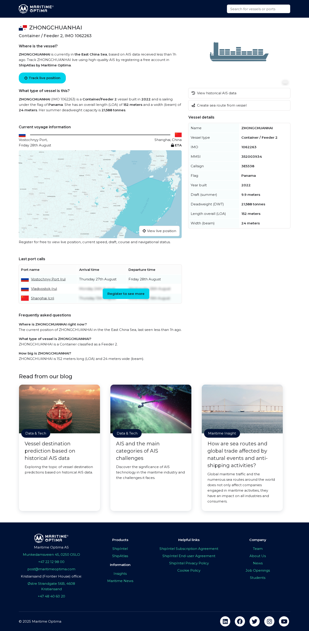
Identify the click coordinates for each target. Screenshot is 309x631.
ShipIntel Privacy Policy (189, 563)
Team (258, 548)
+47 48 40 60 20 (51, 596)
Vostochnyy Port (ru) (48, 279)
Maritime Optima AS (51, 547)
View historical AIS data (216, 93)
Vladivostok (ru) (44, 288)
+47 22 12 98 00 (51, 562)
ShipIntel (120, 548)
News (258, 563)
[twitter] (255, 621)
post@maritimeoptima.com (51, 569)
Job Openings (258, 570)
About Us (258, 556)
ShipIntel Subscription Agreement (188, 548)
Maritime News (120, 581)
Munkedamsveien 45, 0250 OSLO (51, 554)
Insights (120, 573)
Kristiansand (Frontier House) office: (51, 576)
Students (257, 577)
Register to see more (126, 293)
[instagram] (269, 621)
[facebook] (240, 621)
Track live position (44, 78)
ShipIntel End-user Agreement (188, 556)
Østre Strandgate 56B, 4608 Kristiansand (51, 586)
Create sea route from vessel (221, 105)
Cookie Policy (188, 570)
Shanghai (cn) (42, 298)
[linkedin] (225, 621)
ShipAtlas (120, 556)
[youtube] (284, 621)
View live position (161, 231)
